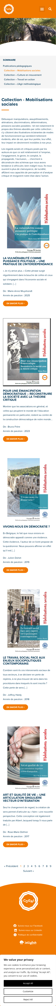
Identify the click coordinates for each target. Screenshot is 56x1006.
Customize (28, 991)
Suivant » (28, 871)
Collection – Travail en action (19, 79)
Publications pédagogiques (17, 66)
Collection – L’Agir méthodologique (22, 84)
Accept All (28, 983)
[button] (42, 9)
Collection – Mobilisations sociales (22, 70)
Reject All (28, 999)
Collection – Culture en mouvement (23, 75)
